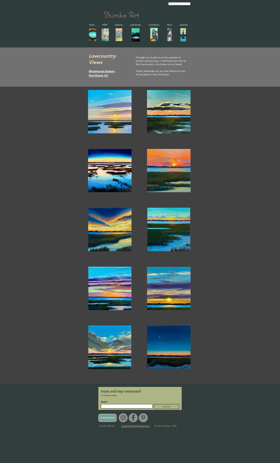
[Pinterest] (143, 417)
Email (104, 401)
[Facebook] (133, 417)
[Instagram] (123, 417)
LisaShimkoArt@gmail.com (135, 426)
